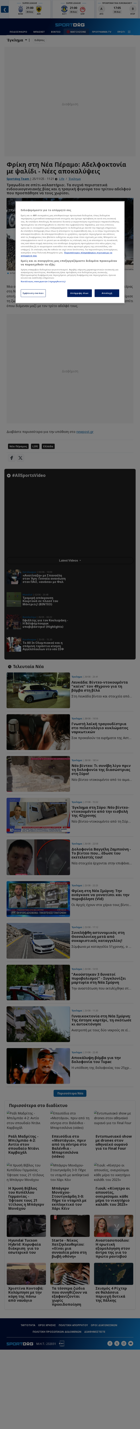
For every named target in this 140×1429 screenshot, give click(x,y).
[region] (70, 252)
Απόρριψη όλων (79, 293)
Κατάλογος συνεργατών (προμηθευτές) (43, 281)
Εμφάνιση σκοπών (33, 293)
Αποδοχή (107, 293)
